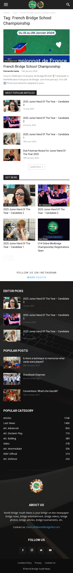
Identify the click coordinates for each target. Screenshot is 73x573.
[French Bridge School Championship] (36, 45)
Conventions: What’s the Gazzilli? (40, 391)
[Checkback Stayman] (11, 379)
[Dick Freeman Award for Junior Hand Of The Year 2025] (11, 155)
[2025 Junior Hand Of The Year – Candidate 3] (11, 106)
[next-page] (11, 258)
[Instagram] (32, 550)
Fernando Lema (11, 71)
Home (6, 12)
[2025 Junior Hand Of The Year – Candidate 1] (11, 139)
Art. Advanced (10, 205)
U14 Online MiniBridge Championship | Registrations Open (53, 247)
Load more (35, 166)
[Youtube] (50, 550)
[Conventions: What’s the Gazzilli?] (11, 395)
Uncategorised (10, 60)
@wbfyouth (36, 277)
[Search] (68, 4)
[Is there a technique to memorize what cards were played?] (11, 363)
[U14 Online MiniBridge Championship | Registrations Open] (54, 230)
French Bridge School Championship (31, 66)
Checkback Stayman (34, 374)
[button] (5, 4)
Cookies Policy (25, 562)
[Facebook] (22, 550)
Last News (43, 239)
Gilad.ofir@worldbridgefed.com (43, 527)
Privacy (38, 562)
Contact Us (50, 562)
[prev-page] (5, 258)
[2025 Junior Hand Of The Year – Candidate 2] (11, 122)
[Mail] (41, 550)
